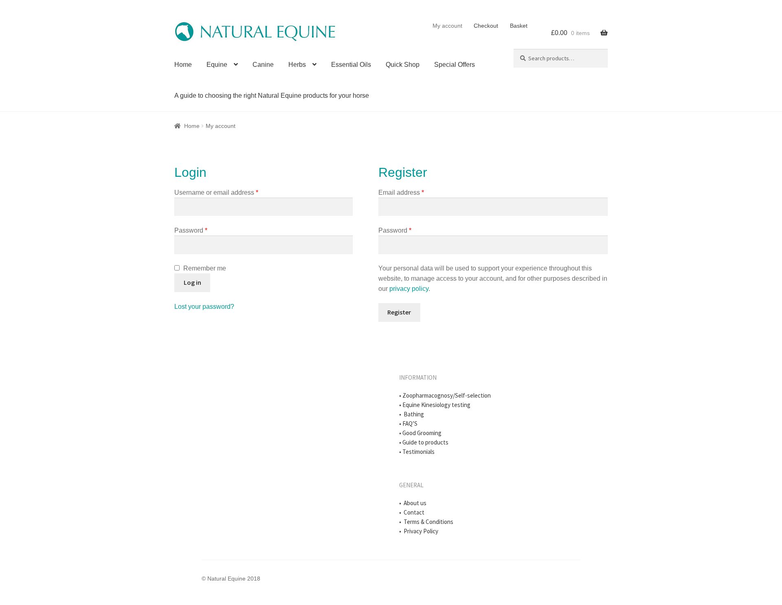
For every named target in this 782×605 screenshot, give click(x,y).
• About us (412, 503)
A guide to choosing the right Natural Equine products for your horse (271, 95)
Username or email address (216, 192)
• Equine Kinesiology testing (434, 405)
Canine (263, 64)
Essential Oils (351, 64)
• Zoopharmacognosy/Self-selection (445, 395)
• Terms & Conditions (426, 522)
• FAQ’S (408, 423)
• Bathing (411, 414)
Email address (401, 192)
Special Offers (454, 64)
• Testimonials (417, 451)
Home (183, 64)
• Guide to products (423, 442)
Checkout (486, 25)
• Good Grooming (420, 433)
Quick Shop (403, 64)
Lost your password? (204, 306)
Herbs (297, 64)
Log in (192, 282)
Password (190, 230)
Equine (216, 64)
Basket (518, 25)
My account (447, 25)
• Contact (411, 512)
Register (399, 312)
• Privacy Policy (418, 531)
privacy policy (408, 288)
